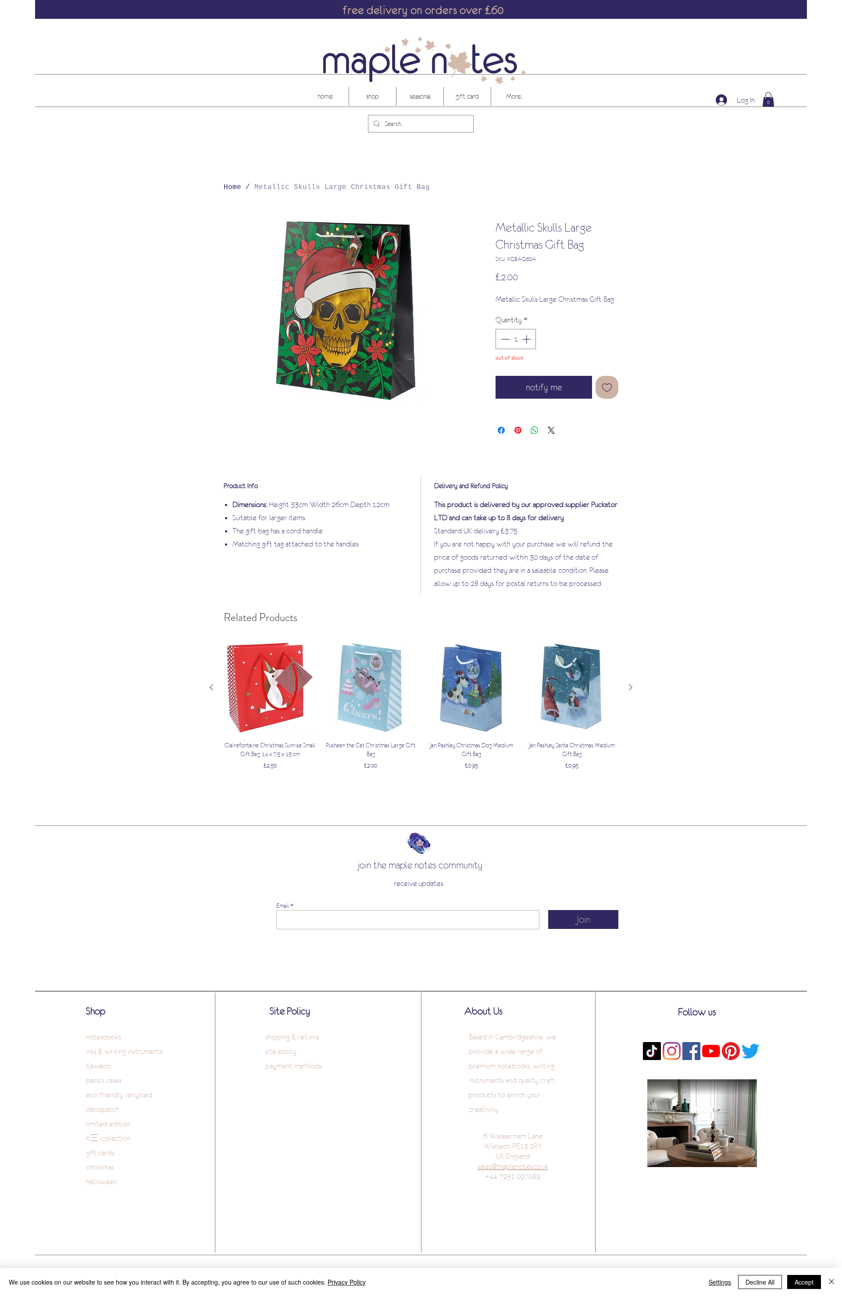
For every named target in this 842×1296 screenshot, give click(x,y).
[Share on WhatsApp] (534, 430)
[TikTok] (652, 1051)
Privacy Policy (347, 1282)
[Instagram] (672, 1051)
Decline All (760, 1282)
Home (232, 187)
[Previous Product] (211, 687)
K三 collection (108, 1138)
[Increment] (527, 339)
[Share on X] (551, 430)
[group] (421, 706)
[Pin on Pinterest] (518, 430)
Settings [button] (720, 1282)
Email (282, 905)
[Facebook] (691, 1051)
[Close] (831, 1282)
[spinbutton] (516, 339)
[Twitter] (751, 1051)
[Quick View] (270, 688)
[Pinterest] (731, 1051)
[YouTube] (711, 1051)
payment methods (293, 1065)
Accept (804, 1282)
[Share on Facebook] (501, 430)
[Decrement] (504, 339)
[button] (768, 99)
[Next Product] (630, 687)
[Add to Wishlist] (607, 387)
